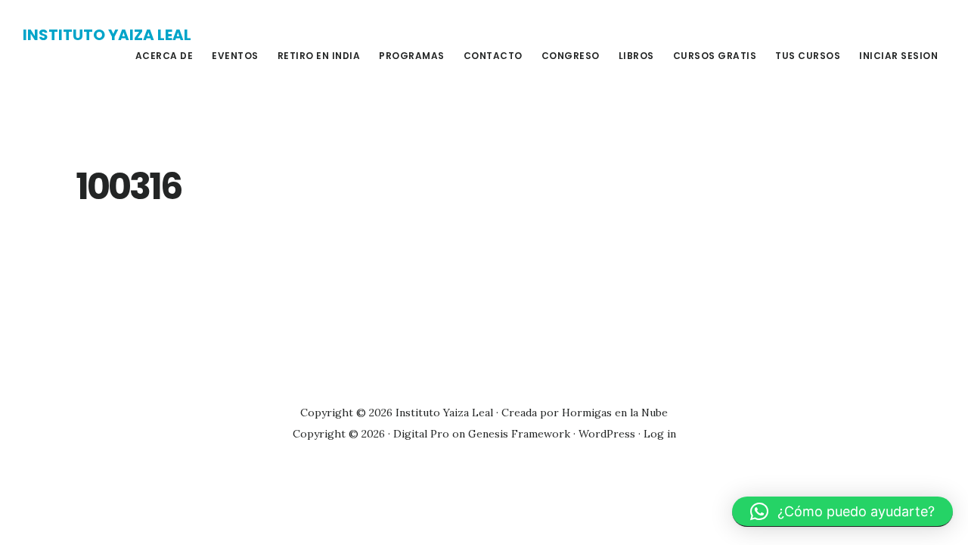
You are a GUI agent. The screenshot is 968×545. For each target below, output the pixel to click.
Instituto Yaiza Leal (107, 34)
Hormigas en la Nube (615, 412)
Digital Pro (421, 434)
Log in (660, 434)
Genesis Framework (519, 434)
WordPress (607, 434)
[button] (842, 512)
